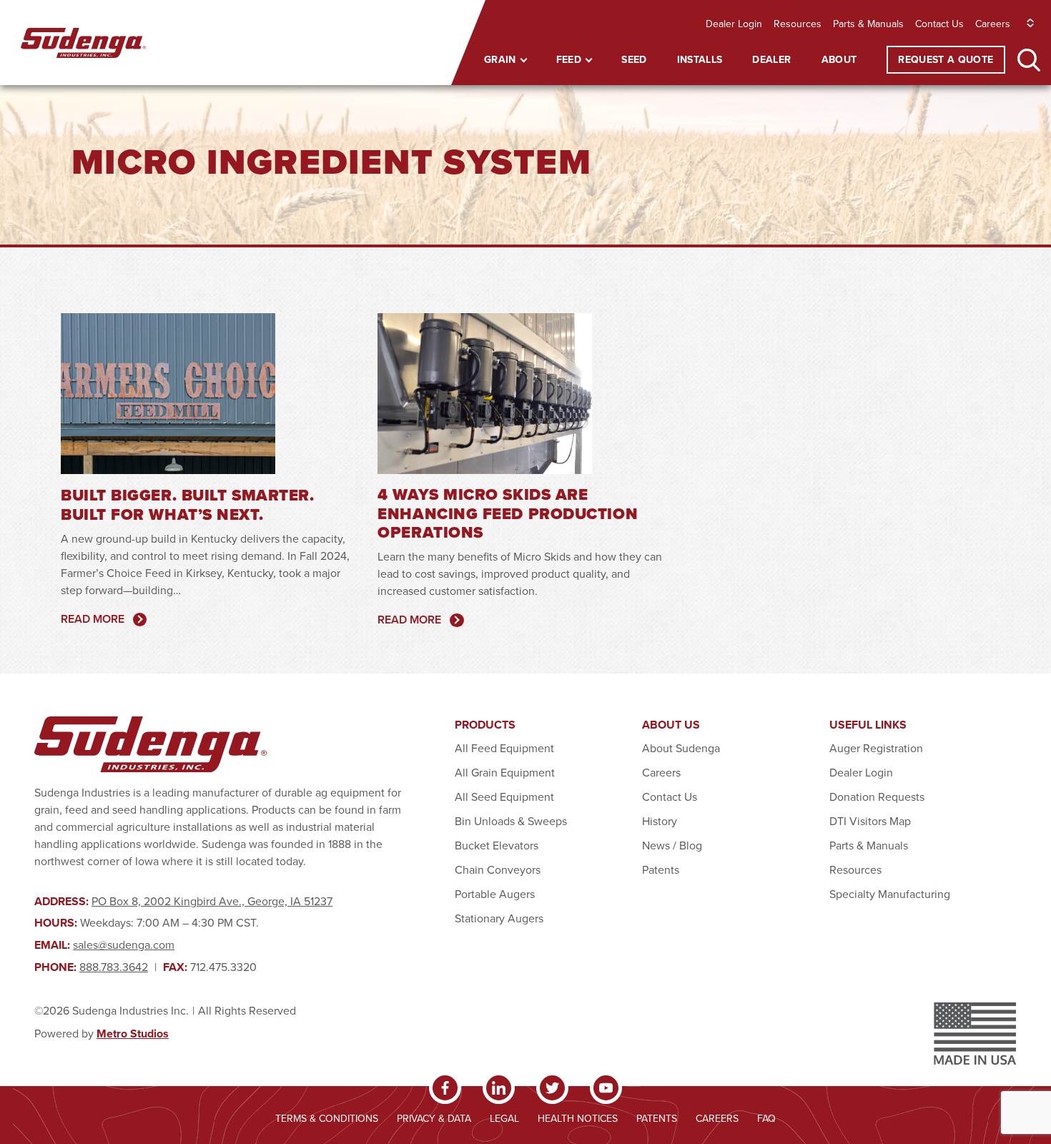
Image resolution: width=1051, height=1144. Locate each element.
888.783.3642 (113, 967)
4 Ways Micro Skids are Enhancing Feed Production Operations (508, 513)
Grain (500, 59)
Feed (568, 59)
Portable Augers (495, 894)
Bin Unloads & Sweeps (511, 821)
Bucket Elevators (496, 845)
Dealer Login (734, 23)
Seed (633, 59)
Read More (92, 619)
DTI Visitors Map (870, 821)
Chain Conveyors (498, 869)
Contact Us (939, 23)
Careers (992, 23)
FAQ (766, 1118)
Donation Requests (876, 796)
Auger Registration (876, 748)
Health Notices (578, 1118)
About (839, 59)
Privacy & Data (434, 1118)
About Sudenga (681, 748)
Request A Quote (945, 59)
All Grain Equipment (505, 772)
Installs (700, 59)
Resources (797, 23)
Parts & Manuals (868, 23)
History (659, 821)
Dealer (771, 59)
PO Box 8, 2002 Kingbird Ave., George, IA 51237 (212, 901)
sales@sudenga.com (123, 944)
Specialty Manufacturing (889, 894)
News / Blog (672, 845)
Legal (504, 1118)
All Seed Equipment (504, 796)
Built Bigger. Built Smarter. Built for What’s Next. (187, 504)
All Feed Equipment (504, 748)
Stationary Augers (499, 918)
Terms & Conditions (326, 1118)
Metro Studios (133, 1033)
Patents (660, 869)
